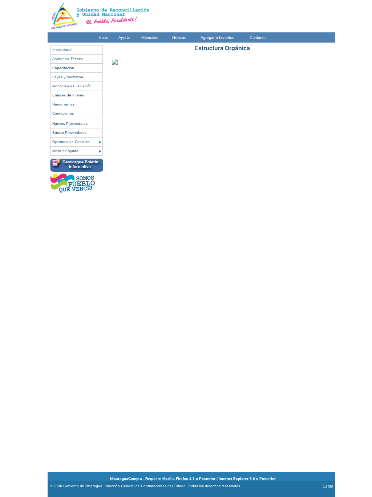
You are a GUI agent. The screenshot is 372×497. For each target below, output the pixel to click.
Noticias (179, 37)
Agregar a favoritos (217, 37)
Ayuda (124, 37)
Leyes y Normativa (67, 77)
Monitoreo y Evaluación (72, 86)
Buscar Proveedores (69, 133)
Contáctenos (63, 113)
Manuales (149, 37)
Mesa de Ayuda (65, 151)
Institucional (62, 50)
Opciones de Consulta (71, 142)
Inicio (103, 37)
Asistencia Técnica (68, 59)
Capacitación (63, 68)
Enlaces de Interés (68, 95)
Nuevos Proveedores (70, 124)
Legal (328, 486)
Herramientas (63, 104)
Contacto (258, 37)
